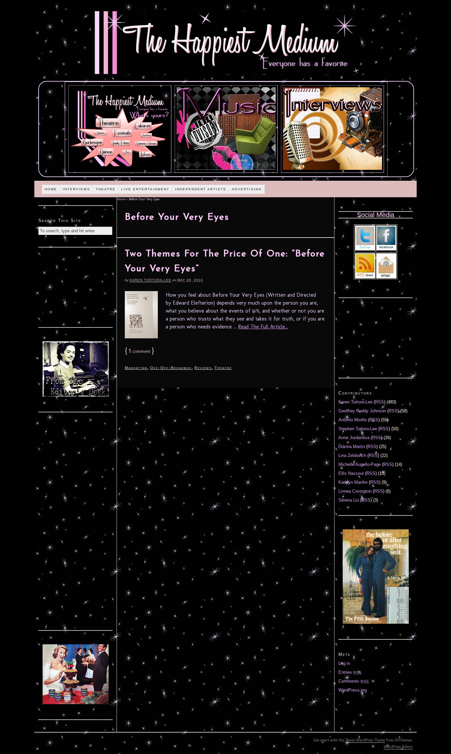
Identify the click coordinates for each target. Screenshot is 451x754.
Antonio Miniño (352, 419)
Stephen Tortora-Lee (357, 428)
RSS (379, 401)
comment (139, 351)
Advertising (247, 189)
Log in (344, 663)
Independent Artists (200, 189)
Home (51, 189)
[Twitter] (365, 248)
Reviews (203, 368)
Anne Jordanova (353, 437)
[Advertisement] (76, 286)
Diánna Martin (351, 446)
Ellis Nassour (351, 473)
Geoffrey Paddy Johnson (362, 410)
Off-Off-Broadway (170, 368)
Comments (353, 681)
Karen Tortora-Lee (150, 280)
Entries (350, 672)
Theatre (106, 189)
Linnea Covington (354, 491)
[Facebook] (386, 248)
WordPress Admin (398, 746)
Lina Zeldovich (352, 455)
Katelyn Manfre (352, 482)
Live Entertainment (145, 189)
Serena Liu (348, 500)
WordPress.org (352, 690)
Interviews (76, 189)
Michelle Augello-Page (359, 464)
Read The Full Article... (263, 326)
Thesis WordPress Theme (365, 740)
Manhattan (136, 368)
